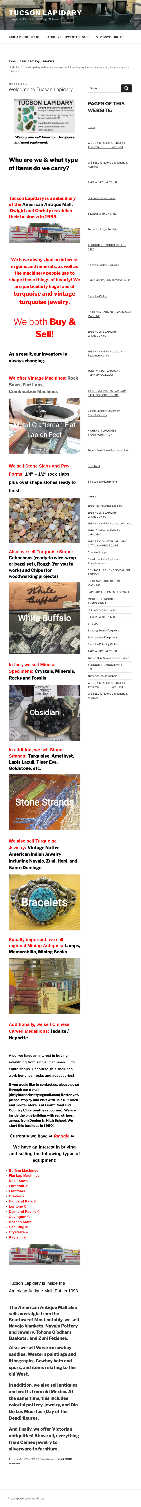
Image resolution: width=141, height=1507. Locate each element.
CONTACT (94, 466)
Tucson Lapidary (45, 13)
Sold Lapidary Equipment (102, 481)
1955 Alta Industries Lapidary (105, 505)
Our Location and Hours (101, 198)
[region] (44, 426)
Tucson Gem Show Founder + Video (108, 450)
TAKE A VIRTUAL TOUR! (24, 37)
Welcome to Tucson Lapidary (40, 89)
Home (91, 127)
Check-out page (97, 552)
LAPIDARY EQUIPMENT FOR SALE (67, 37)
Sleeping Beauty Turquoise (103, 264)
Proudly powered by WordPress (26, 1498)
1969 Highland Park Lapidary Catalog (109, 523)
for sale (61, 1135)
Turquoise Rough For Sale (102, 229)
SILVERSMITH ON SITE (110, 37)
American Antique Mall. (47, 204)
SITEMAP (94, 623)
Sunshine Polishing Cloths (103, 644)
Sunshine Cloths (97, 296)
